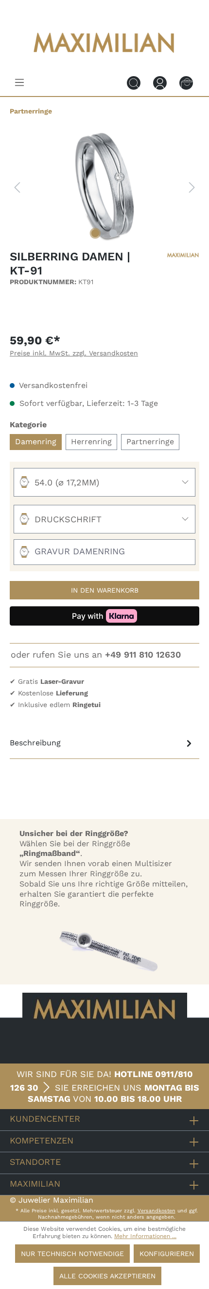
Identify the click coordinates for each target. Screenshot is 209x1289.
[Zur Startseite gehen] (104, 59)
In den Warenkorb (105, 590)
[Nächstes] (192, 187)
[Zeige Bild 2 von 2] (113, 233)
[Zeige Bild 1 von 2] (95, 233)
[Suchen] (134, 82)
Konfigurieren (166, 1253)
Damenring (35, 441)
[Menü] (19, 82)
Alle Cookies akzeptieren (107, 1276)
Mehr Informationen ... (145, 1236)
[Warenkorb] (186, 82)
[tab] (102, 743)
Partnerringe (150, 441)
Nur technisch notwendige (72, 1253)
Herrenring (91, 441)
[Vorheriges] (17, 187)
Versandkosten (156, 1211)
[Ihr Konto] (160, 82)
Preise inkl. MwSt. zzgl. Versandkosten (74, 353)
